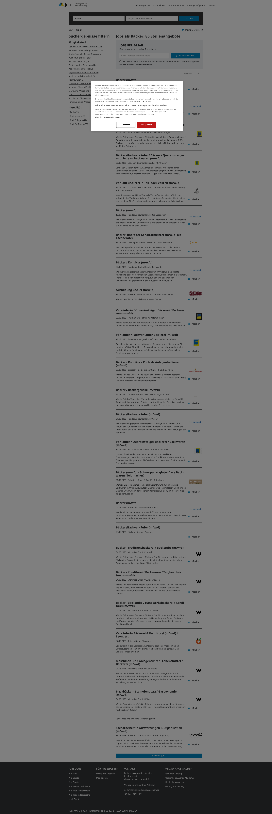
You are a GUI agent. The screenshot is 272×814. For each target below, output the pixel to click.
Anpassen (126, 125)
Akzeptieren (146, 125)
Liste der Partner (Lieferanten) (107, 117)
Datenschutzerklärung (142, 101)
